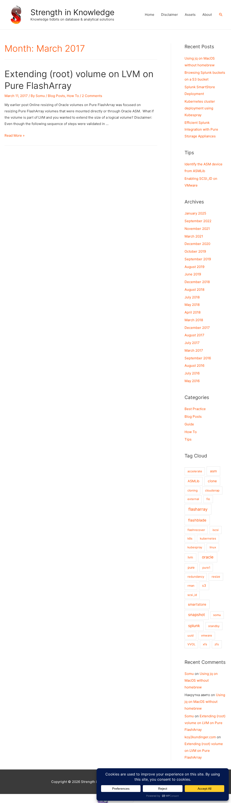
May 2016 (192, 381)
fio (208, 499)
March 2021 (194, 236)
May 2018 (192, 304)
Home (149, 14)
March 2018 (194, 320)
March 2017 (194, 350)
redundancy (195, 576)
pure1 (206, 567)
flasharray (198, 509)
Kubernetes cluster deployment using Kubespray (200, 108)
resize (216, 576)
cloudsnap (212, 490)
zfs (217, 644)
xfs (205, 644)
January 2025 (195, 213)
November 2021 (197, 228)
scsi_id (192, 595)
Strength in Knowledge (72, 12)
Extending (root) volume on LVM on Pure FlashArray (205, 723)
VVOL (191, 644)
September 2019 (198, 259)
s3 (204, 586)
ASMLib (193, 481)
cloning (192, 490)
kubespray (194, 547)
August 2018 (194, 289)
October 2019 (195, 251)
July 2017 (192, 343)
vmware (206, 635)
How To (73, 96)
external (193, 499)
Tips (188, 439)
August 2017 (194, 335)
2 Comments (92, 96)
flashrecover (196, 530)
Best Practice (195, 409)
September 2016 (198, 358)
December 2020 (197, 244)
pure (191, 567)
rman (190, 585)
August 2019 (194, 267)
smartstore (197, 604)
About (207, 14)
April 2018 (193, 312)
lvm (190, 557)
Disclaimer (169, 14)
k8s (189, 538)
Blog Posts (56, 96)
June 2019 (193, 274)
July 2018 (192, 297)
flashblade (197, 520)
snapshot (196, 614)
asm (213, 471)
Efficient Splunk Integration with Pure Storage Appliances (201, 129)
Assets (190, 14)
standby (213, 626)
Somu (189, 673)
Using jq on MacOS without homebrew (201, 680)
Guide (189, 424)
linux (213, 547)
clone (212, 481)
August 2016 (194, 365)
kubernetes (208, 538)
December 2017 (197, 327)
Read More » (15, 135)
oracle (207, 557)
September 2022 (198, 221)
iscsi (216, 530)
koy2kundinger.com (200, 737)
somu (217, 615)
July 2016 (192, 373)
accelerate (194, 471)
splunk (194, 625)
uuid (190, 635)
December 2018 (197, 282)
